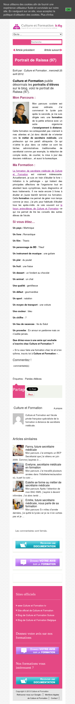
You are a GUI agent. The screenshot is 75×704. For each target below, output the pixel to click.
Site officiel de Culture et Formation (35, 610)
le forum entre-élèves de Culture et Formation (37, 206)
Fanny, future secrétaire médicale (39, 448)
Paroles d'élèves (33, 378)
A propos (58, 408)
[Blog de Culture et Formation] (37, 29)
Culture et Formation (35, 70)
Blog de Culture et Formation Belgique (37, 620)
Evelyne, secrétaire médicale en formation (43, 466)
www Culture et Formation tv (32, 605)
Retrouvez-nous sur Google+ (29, 694)
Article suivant (52, 50)
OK (68, 9)
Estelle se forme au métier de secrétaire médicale (43, 483)
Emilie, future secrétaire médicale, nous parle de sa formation (42, 503)
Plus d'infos (47, 14)
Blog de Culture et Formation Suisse (36, 615)
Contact (54, 698)
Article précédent (25, 50)
